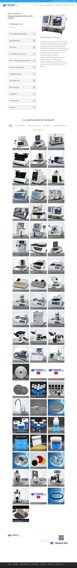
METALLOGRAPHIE (49, 5)
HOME (35, 5)
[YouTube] (73, 1)
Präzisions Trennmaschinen (34, 125)
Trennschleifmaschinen (20, 125)
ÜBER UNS (41, 5)
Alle (10, 125)
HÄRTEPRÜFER (58, 5)
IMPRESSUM (50, 564)
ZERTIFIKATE (66, 5)
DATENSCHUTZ (59, 564)
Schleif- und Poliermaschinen (60, 125)
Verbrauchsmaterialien (38, 130)
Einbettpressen (47, 125)
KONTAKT (72, 5)
